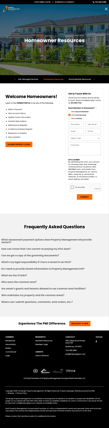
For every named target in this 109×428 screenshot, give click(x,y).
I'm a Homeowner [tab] (78, 115)
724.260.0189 (100, 2)
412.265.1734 (76, 103)
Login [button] (7, 355)
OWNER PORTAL (23, 103)
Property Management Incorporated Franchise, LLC (63, 378)
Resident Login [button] (41, 344)
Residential (10, 340)
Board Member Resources (80, 79)
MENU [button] (106, 9)
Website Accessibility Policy (46, 403)
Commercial (10, 352)
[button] (54, 241)
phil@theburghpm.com (75, 354)
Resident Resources (43, 340)
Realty (8, 348)
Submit (84, 197)
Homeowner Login (19, 144)
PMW (93, 391)
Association (10, 344)
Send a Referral (42, 355)
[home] (11, 9)
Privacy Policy (21, 393)
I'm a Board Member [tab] (80, 111)
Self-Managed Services (28, 79)
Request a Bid (80, 323)
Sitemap (11, 393)
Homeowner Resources (53, 79)
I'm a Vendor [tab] (76, 118)
